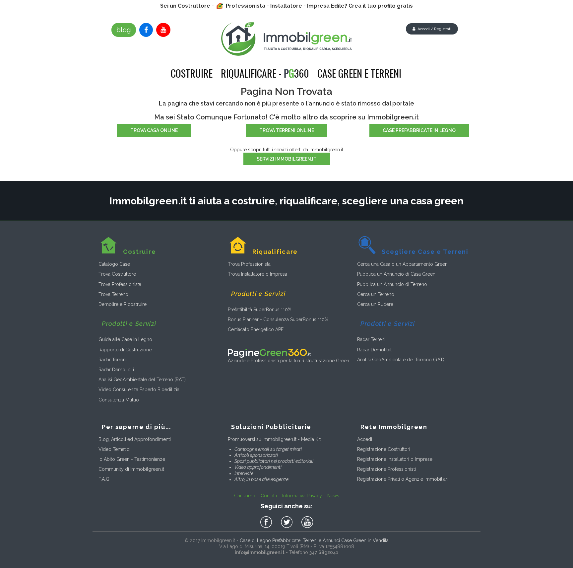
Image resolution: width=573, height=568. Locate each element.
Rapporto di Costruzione (125, 349)
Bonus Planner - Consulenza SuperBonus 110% (278, 319)
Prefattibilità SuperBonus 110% (259, 309)
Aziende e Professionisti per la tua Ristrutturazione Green (288, 360)
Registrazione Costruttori (383, 449)
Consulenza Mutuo (118, 399)
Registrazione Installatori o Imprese (394, 459)
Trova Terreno (113, 294)
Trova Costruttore (117, 274)
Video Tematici (114, 449)
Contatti (269, 495)
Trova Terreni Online (286, 130)
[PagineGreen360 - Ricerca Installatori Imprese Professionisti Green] (269, 352)
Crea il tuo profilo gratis (381, 6)
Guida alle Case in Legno (125, 339)
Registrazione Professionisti (386, 469)
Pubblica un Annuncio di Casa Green (396, 274)
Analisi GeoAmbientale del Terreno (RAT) (142, 379)
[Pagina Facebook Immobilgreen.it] (146, 30)
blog (123, 30)
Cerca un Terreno (375, 294)
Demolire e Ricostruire (122, 304)
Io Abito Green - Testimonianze (131, 459)
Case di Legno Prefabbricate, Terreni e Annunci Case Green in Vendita (314, 540)
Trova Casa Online (154, 130)
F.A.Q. (104, 479)
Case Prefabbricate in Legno (419, 130)
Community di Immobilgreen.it (131, 469)
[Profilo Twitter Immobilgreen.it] (288, 522)
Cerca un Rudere (375, 304)
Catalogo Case (114, 264)
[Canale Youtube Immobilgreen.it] (163, 30)
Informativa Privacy (302, 495)
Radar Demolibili (116, 369)
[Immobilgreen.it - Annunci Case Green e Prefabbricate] (287, 39)
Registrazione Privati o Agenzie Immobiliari (402, 479)
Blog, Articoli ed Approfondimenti (134, 439)
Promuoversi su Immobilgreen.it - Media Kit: (275, 439)
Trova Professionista (119, 284)
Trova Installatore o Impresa (257, 274)
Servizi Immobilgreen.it (287, 159)
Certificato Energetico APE (256, 329)
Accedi (364, 439)
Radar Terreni (112, 359)
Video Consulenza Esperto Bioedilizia (138, 389)
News (333, 495)
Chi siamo (244, 495)
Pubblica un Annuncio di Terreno (392, 284)
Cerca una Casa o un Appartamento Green (402, 264)
